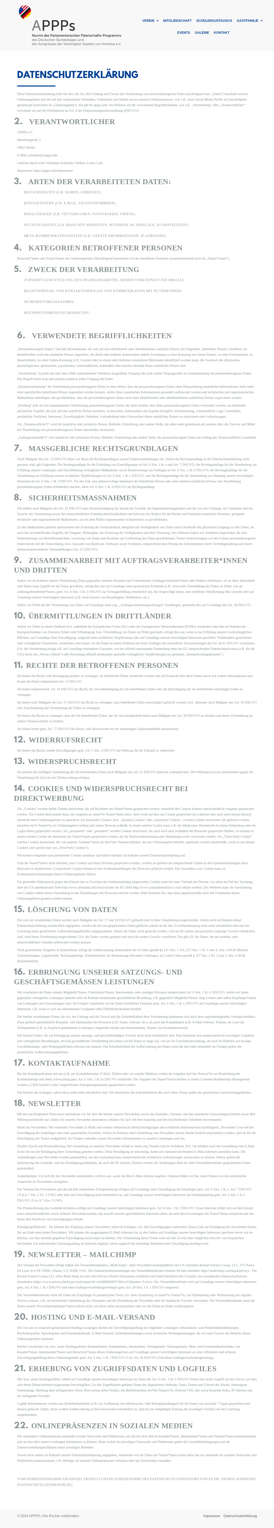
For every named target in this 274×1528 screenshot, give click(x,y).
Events (183, 32)
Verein (148, 20)
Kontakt (221, 32)
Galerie (202, 32)
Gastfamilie (247, 20)
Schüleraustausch (214, 20)
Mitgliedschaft (177, 20)
